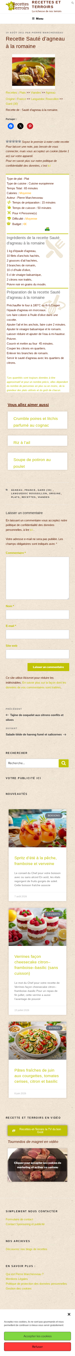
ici (49, 165)
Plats (22, 92)
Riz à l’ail (21, 442)
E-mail (11, 625)
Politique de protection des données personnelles (36, 1283)
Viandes (36, 92)
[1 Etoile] (7, 141)
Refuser (37, 1347)
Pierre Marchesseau (47, 33)
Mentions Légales (17, 1278)
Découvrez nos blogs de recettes (26, 1249)
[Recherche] (64, 763)
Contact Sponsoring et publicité (25, 1224)
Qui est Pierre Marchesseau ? (24, 1274)
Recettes (11, 92)
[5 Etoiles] (19, 141)
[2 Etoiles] (10, 141)
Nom (10, 606)
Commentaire (16, 552)
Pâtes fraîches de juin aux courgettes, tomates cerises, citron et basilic (36, 1076)
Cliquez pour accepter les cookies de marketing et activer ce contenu (37, 1165)
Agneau (50, 92)
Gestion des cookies (19, 1288)
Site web (11, 645)
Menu (39, 18)
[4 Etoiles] (16, 141)
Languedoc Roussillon (45, 99)
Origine (10, 99)
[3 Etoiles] (13, 141)
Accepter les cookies (37, 1336)
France (21, 99)
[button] (69, 1314)
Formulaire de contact (19, 1219)
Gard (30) (12, 103)
